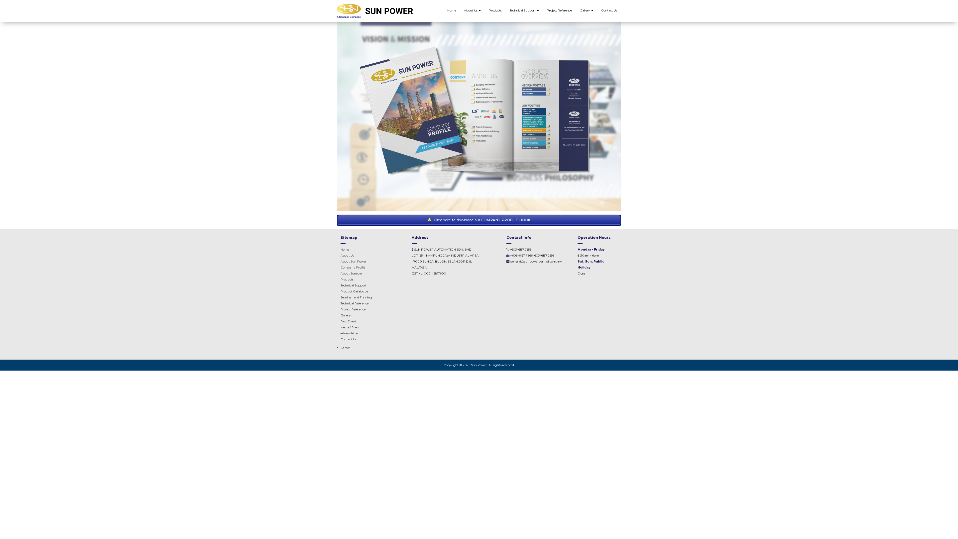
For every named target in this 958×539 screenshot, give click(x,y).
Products (495, 10)
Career (345, 348)
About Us (471, 10)
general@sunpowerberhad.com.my (536, 261)
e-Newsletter (350, 333)
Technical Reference (354, 303)
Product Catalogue (354, 291)
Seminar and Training (356, 297)
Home (451, 10)
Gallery (585, 10)
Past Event (348, 321)
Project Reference (559, 10)
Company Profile (353, 267)
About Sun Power (353, 261)
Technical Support (523, 10)
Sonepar (351, 273)
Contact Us (609, 10)
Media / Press (350, 327)
